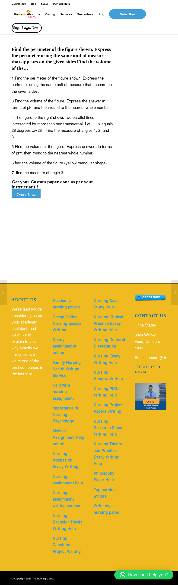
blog (33, 3)
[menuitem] (18, 14)
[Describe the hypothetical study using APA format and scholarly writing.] (3, 292)
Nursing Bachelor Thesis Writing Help (67, 522)
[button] (143, 574)
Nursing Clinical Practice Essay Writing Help (108, 323)
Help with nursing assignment (63, 391)
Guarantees (19, 3)
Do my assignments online (64, 346)
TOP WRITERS (61, 3)
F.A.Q (44, 3)
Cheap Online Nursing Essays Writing (67, 323)
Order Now (26, 194)
